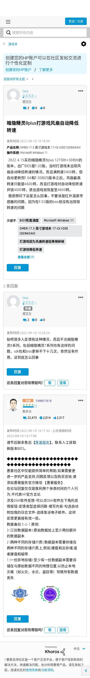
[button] (81, 90)
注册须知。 (48, 670)
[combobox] (45, 32)
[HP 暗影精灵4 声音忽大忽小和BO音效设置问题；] (32, 79)
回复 (17, 267)
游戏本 (12, 44)
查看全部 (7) (26, 257)
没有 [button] (62, 383)
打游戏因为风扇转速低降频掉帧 (42, 241)
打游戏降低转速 (31, 249)
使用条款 (32, 670)
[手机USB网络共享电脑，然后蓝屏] (27, 79)
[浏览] (7, 21)
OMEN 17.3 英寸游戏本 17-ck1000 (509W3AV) (44, 231)
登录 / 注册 (76, 21)
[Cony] (13, 95)
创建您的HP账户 (18, 70)
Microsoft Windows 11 (59, 220)
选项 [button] (83, 44)
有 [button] (50, 383)
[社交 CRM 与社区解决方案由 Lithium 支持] (55, 650)
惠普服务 (42, 442)
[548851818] (13, 404)
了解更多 (46, 70)
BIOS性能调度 (29, 220)
